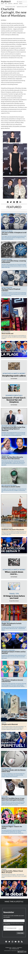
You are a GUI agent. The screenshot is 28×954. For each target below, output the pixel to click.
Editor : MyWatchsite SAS (14, 948)
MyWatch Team (8, 947)
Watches (16, 3)
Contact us (14, 947)
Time (6, 3)
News (2, 3)
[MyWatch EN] (6, 2)
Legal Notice (19, 947)
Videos (20, 3)
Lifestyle (10, 3)
